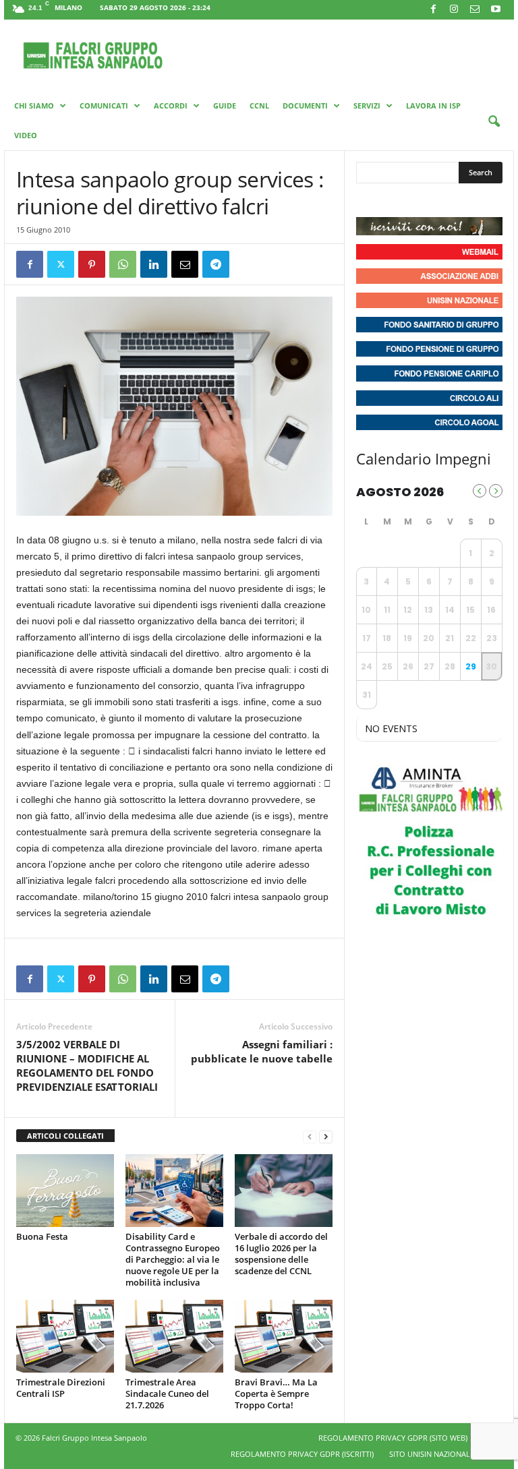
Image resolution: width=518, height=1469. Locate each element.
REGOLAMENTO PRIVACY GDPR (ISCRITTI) (302, 1454)
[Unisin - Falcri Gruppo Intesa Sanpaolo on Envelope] (466, 200)
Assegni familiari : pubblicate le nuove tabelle (262, 1051)
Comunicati (104, 105)
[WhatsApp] (122, 264)
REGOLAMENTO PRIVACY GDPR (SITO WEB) (392, 1438)
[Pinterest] (91, 264)
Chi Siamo (34, 105)
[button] (494, 122)
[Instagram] (454, 10)
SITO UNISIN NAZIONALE (431, 1454)
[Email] (184, 264)
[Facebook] (433, 10)
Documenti (305, 105)
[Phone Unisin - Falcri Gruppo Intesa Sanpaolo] (441, 200)
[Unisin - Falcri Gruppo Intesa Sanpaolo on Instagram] (392, 200)
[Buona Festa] (65, 1190)
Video (25, 135)
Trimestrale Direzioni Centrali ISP (60, 1388)
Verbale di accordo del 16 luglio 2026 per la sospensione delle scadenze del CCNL (281, 1253)
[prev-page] (309, 1136)
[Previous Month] (479, 491)
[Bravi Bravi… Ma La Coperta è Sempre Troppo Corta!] (284, 1336)
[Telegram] (215, 264)
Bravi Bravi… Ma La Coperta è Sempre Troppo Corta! (276, 1393)
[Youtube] (496, 10)
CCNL (259, 105)
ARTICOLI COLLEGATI (65, 1136)
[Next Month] (495, 491)
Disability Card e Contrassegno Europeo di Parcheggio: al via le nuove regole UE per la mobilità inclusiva (172, 1259)
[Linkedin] (153, 264)
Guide (224, 105)
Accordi (171, 105)
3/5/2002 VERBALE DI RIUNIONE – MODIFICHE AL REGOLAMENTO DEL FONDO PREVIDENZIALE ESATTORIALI (87, 1065)
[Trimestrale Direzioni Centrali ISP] (65, 1336)
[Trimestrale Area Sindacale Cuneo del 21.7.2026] (174, 1336)
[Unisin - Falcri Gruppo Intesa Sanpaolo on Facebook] (368, 200)
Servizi (366, 105)
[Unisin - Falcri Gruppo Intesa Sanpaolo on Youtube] (417, 200)
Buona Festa (42, 1236)
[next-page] (326, 1136)
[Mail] (475, 10)
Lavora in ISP (433, 105)
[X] (60, 264)
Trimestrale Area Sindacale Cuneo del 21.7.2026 (167, 1393)
